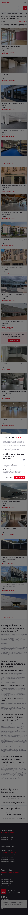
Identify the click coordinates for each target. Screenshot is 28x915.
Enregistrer (9, 477)
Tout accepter (20, 477)
